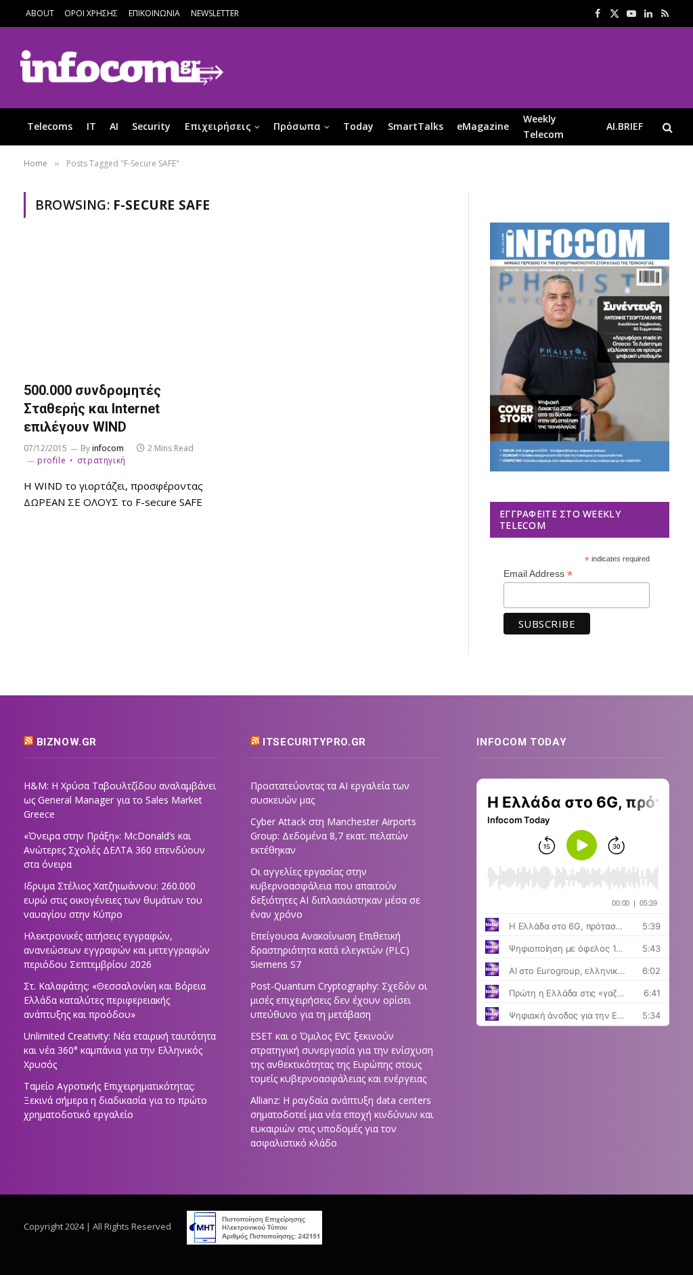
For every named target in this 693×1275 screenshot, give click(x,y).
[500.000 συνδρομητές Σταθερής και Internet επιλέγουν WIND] (123, 307)
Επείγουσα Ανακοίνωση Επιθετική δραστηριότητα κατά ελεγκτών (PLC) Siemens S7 (329, 950)
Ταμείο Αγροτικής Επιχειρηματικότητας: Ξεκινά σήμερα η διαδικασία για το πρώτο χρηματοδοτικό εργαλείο (115, 1100)
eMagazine (483, 126)
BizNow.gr (67, 742)
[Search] (666, 127)
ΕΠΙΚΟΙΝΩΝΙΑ (154, 13)
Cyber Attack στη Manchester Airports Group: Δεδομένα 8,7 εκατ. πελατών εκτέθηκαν (333, 835)
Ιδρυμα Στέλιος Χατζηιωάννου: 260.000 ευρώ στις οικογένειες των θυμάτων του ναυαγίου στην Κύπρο (113, 900)
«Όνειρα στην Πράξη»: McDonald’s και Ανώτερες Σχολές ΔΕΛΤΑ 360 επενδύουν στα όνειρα (114, 850)
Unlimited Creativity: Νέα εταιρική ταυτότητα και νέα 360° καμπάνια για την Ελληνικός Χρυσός (120, 1050)
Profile (51, 460)
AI (114, 126)
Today (358, 126)
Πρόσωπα (297, 126)
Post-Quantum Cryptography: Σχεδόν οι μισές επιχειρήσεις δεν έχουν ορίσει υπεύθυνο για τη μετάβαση (338, 1000)
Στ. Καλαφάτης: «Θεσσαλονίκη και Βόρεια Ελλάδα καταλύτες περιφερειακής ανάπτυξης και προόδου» (115, 1000)
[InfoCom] (121, 68)
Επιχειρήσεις (218, 126)
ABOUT (40, 13)
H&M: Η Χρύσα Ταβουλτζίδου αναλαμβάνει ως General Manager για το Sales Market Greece (120, 799)
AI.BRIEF (624, 126)
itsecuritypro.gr (314, 742)
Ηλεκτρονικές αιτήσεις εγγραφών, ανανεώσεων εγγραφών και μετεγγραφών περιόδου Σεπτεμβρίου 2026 (117, 950)
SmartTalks (415, 126)
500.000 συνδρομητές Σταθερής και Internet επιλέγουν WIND (92, 408)
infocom (108, 448)
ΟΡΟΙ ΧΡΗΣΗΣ (91, 13)
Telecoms (49, 126)
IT (91, 126)
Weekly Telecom (543, 126)
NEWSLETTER (215, 13)
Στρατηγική (101, 460)
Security (151, 126)
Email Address (538, 573)
